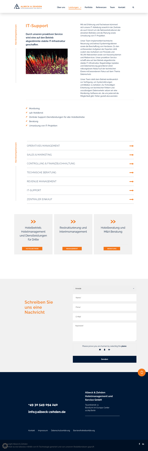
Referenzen (101, 7)
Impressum (43, 430)
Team (112, 7)
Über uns (61, 7)
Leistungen (74, 7)
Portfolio (88, 7)
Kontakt (121, 7)
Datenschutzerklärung (60, 430)
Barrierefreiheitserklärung (84, 430)
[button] (5, 446)
